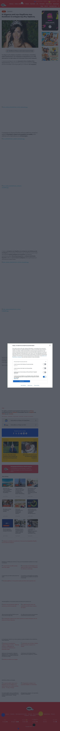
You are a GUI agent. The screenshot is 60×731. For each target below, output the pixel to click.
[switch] (44, 364)
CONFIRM (21, 381)
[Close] (50, 346)
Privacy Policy (36, 385)
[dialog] (30, 365)
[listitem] (30, 361)
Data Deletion (23, 385)
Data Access (30, 385)
